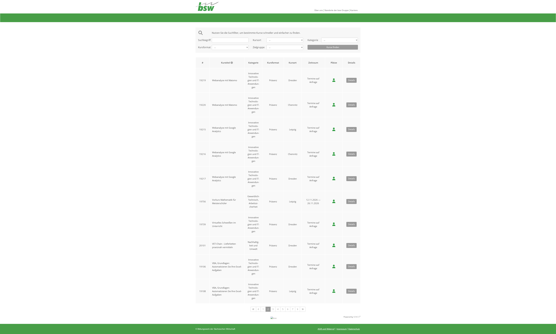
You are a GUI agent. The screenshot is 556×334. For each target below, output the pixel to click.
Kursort (257, 40)
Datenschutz (354, 329)
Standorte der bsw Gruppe (336, 10)
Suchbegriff (202, 40)
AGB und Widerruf (326, 329)
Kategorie (312, 40)
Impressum (341, 329)
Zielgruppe (257, 47)
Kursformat (202, 47)
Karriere (354, 10)
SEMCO (357, 317)
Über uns (318, 10)
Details (351, 80)
